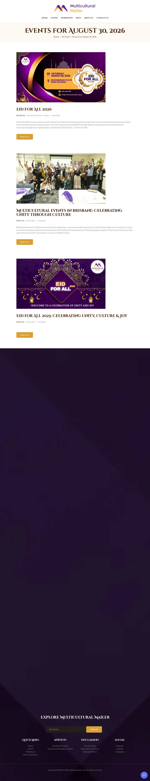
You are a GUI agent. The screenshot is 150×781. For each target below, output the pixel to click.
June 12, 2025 (30, 322)
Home (56, 37)
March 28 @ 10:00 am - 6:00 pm (38, 115)
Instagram (119, 752)
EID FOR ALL (20, 115)
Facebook (120, 746)
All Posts (65, 37)
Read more (24, 137)
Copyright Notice (90, 752)
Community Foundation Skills (60, 749)
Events (30, 749)
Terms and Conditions (90, 749)
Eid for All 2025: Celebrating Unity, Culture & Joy (71, 316)
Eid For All (20, 221)
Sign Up (94, 729)
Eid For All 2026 (34, 109)
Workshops (30, 752)
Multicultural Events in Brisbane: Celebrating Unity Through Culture (69, 213)
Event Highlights (30, 755)
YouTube (119, 749)
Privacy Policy (90, 746)
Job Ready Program (60, 746)
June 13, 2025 (30, 221)
